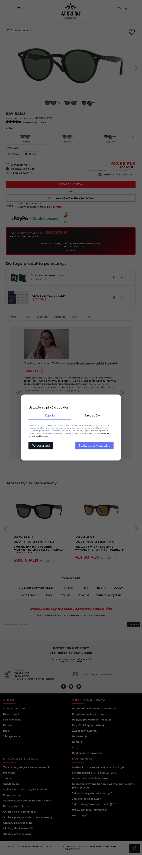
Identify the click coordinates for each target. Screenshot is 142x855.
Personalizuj (41, 445)
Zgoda (50, 415)
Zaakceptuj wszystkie (94, 445)
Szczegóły (92, 415)
